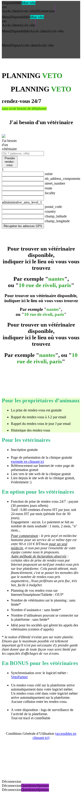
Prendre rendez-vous (10, 162)
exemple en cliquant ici (27, 461)
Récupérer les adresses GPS (23, 226)
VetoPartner (19, 677)
